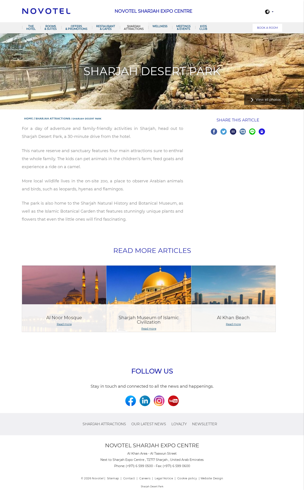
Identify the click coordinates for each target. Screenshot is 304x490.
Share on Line (252, 131)
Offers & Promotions (76, 27)
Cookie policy (187, 478)
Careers (144, 478)
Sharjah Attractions (134, 27)
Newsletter (204, 424)
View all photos (268, 99)
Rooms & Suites (51, 27)
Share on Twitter (223, 131)
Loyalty (179, 424)
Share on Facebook (214, 131)
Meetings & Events (183, 27)
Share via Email (233, 131)
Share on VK (243, 131)
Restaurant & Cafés (105, 27)
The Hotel (31, 27)
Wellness (159, 26)
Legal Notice (164, 478)
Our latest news (148, 424)
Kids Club (203, 27)
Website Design (212, 478)
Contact (129, 478)
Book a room (267, 27)
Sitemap (113, 478)
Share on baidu (262, 131)
